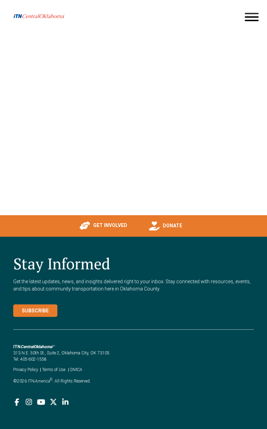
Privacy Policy (25, 369)
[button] (70, 225)
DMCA (76, 369)
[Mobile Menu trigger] (252, 18)
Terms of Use (53, 369)
